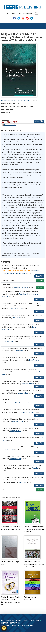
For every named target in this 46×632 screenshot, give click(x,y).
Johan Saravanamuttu (23, 100)
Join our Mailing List (25, 13)
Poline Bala (35, 468)
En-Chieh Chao (18, 351)
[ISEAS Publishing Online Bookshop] (23, 7)
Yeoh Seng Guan (17, 421)
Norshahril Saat (15, 459)
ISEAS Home (11, 13)
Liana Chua (22, 482)
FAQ (2, 620)
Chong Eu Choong (16, 431)
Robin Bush (23, 294)
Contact (4, 623)
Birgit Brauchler (34, 360)
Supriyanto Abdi (16, 308)
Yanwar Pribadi (23, 393)
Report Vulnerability (14, 620)
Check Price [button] (39, 121)
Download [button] (40, 280)
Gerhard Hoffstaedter (27, 412)
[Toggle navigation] (4, 26)
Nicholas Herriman (28, 384)
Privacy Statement (32, 620)
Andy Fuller (16, 318)
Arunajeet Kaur (9, 449)
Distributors (15, 623)
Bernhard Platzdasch (8, 100)
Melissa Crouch (9, 341)
